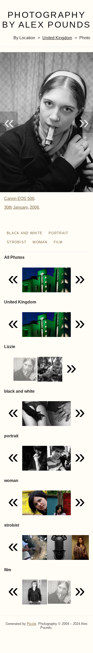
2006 (34, 207)
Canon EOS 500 (19, 198)
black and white (24, 233)
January (20, 207)
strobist (16, 242)
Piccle (31, 624)
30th (8, 207)
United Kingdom (57, 38)
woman (40, 242)
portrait (58, 233)
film (58, 242)
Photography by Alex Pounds (46, 20)
